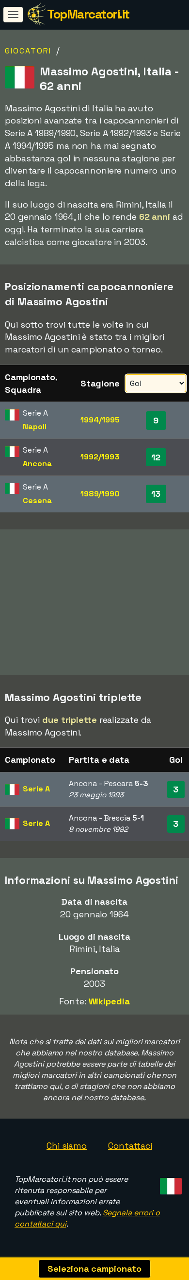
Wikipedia (109, 1001)
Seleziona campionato (94, 1268)
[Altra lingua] (169, 1183)
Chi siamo (67, 1145)
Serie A (36, 789)
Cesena (37, 500)
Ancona (37, 463)
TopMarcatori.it (88, 14)
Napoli (34, 426)
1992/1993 (99, 457)
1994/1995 (99, 420)
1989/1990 (100, 494)
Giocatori (28, 51)
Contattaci (130, 1145)
